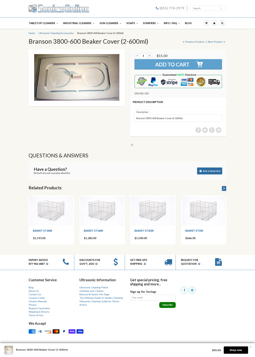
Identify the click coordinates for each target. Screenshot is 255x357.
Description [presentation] (142, 112)
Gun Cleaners (108, 23)
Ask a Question (211, 170)
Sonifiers (149, 23)
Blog (188, 23)
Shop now (236, 350)
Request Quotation (39, 308)
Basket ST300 (194, 230)
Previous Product (194, 41)
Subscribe (167, 305)
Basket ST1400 (42, 230)
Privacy (32, 304)
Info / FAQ (170, 23)
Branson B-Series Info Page (94, 294)
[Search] (221, 8)
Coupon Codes (37, 297)
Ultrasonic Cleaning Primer (93, 287)
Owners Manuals (38, 301)
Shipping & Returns (39, 311)
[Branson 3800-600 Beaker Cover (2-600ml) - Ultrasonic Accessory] (77, 77)
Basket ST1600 (93, 230)
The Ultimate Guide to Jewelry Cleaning (101, 297)
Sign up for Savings (143, 291)
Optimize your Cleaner (91, 290)
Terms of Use (36, 315)
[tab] (142, 111)
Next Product (215, 41)
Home (32, 33)
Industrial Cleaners (77, 23)
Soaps (130, 23)
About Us (34, 290)
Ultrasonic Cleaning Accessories (56, 33)
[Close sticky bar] (250, 347)
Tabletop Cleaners (42, 23)
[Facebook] (184, 290)
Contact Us (35, 294)
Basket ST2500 (144, 230)
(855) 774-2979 (172, 8)
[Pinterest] (192, 290)
